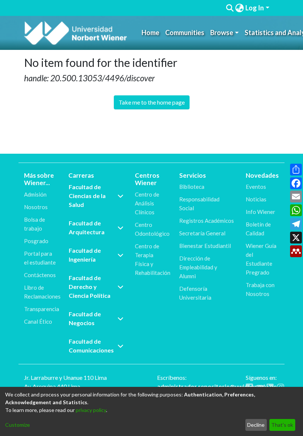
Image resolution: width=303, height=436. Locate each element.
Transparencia (41, 309)
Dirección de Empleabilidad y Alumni (198, 267)
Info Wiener (260, 211)
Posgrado (36, 241)
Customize (17, 425)
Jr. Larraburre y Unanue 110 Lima (65, 377)
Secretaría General (202, 233)
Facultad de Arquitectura (87, 227)
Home (150, 32)
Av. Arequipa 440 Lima (52, 386)
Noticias (256, 199)
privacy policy (91, 410)
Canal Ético (38, 321)
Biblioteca (191, 186)
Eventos (256, 186)
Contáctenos (40, 275)
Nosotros (36, 207)
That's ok (282, 425)
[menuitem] (239, 8)
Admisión (35, 194)
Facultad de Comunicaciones (91, 346)
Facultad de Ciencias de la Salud (87, 195)
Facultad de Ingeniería (85, 255)
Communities (184, 32)
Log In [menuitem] (254, 8)
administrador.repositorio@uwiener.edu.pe (217, 386)
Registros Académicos (206, 220)
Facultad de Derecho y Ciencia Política (89, 286)
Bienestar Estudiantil (205, 245)
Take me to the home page (152, 102)
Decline (256, 425)
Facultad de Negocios (85, 318)
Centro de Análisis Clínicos (147, 203)
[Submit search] (229, 8)
